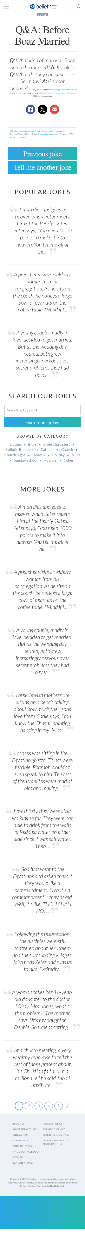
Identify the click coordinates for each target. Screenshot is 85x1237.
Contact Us (19, 1134)
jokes (42, 14)
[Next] (67, 1106)
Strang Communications (57, 93)
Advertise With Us (24, 1129)
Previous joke (42, 154)
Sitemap (17, 1157)
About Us (18, 1123)
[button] (78, 6)
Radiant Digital (22, 1163)
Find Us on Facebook (26, 1151)
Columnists (20, 1140)
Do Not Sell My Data (56, 1134)
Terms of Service (54, 1129)
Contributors (22, 1146)
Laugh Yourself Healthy (64, 89)
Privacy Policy (53, 1123)
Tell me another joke (43, 167)
